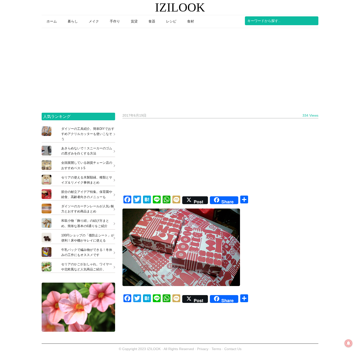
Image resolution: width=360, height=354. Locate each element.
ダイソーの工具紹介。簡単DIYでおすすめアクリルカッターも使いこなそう (87, 134)
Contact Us (232, 349)
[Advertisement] (180, 68)
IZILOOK (180, 7)
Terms (217, 349)
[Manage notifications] (348, 343)
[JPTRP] (78, 330)
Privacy (202, 349)
